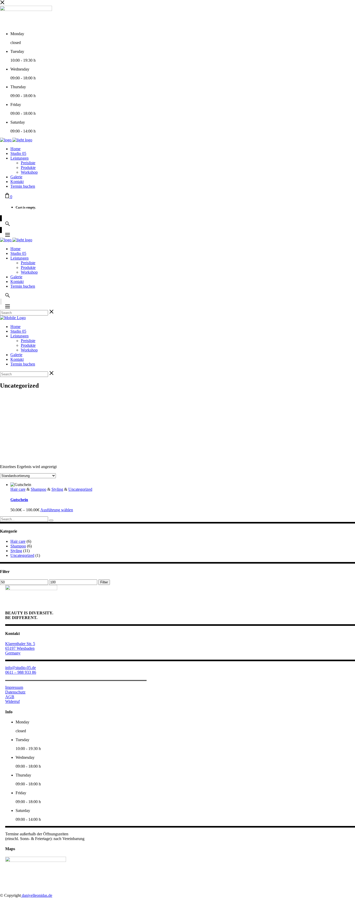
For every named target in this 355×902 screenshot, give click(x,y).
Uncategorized (80, 489)
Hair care (17, 489)
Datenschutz (15, 692)
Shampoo (38, 489)
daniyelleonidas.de (36, 895)
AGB (9, 697)
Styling (57, 489)
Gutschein (19, 499)
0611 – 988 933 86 (20, 672)
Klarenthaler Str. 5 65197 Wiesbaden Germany (20, 648)
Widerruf (12, 701)
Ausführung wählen (56, 510)
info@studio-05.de (20, 667)
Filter (104, 582)
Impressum (14, 687)
